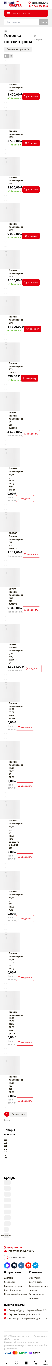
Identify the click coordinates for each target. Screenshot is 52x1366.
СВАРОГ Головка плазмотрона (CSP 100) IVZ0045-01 (10, 653)
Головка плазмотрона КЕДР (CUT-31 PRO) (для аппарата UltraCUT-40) (10, 834)
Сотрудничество (37, 1294)
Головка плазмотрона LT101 (10, 226)
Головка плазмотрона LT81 (10, 180)
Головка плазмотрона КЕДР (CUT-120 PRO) (10, 1084)
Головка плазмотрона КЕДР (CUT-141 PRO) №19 (10, 900)
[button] (5, 1154)
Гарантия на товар (13, 1286)
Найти (44, 22)
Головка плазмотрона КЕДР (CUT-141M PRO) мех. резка (10, 479)
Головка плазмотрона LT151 (10, 319)
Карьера (33, 1290)
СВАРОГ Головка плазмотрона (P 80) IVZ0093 (10, 420)
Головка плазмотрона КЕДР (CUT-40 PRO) (10, 961)
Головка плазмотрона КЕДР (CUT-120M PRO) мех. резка (10, 1022)
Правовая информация (15, 1294)
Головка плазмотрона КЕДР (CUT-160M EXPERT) (10, 711)
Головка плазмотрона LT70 (10, 134)
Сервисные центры (38, 1286)
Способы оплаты (12, 1290)
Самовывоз (9, 1282)
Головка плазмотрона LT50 (10, 87)
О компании (35, 1277)
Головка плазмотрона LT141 (10, 273)
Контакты (33, 1298)
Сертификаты (35, 1282)
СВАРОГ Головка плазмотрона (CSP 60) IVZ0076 (10, 596)
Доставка (8, 1277)
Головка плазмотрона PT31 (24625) (10, 368)
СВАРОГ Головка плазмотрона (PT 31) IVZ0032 (10, 541)
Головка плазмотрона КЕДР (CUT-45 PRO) (10, 769)
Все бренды (6, 1235)
